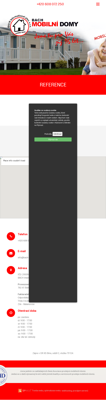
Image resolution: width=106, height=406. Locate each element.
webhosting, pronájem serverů (75, 390)
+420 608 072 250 (27, 240)
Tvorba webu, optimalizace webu (46, 390)
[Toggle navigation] (98, 4)
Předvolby (48, 134)
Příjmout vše (53, 140)
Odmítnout (57, 134)
